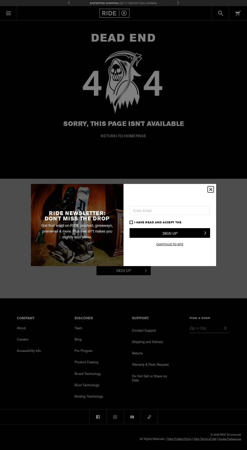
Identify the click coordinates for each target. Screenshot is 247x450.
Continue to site (169, 244)
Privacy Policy (195, 222)
